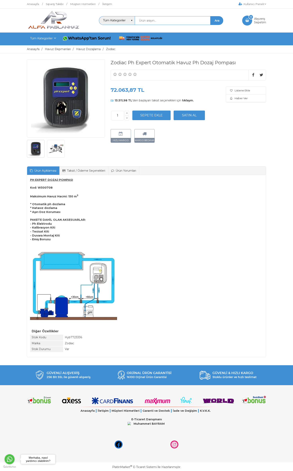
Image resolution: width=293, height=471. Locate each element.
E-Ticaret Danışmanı (146, 419)
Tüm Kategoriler (41, 38)
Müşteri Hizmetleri (126, 411)
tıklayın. (188, 100)
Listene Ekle (242, 90)
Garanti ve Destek (156, 411)
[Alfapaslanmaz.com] (53, 29)
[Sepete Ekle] (151, 115)
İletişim (103, 411)
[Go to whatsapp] (10, 459)
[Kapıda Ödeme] (141, 39)
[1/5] (115, 74)
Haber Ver (241, 98)
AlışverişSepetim (260, 20)
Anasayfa (88, 411)
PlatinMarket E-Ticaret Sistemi (134, 467)
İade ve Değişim (185, 411)
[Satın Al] (189, 115)
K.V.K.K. (205, 411)
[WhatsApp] (87, 39)
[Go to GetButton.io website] (9, 467)
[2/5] (118, 74)
